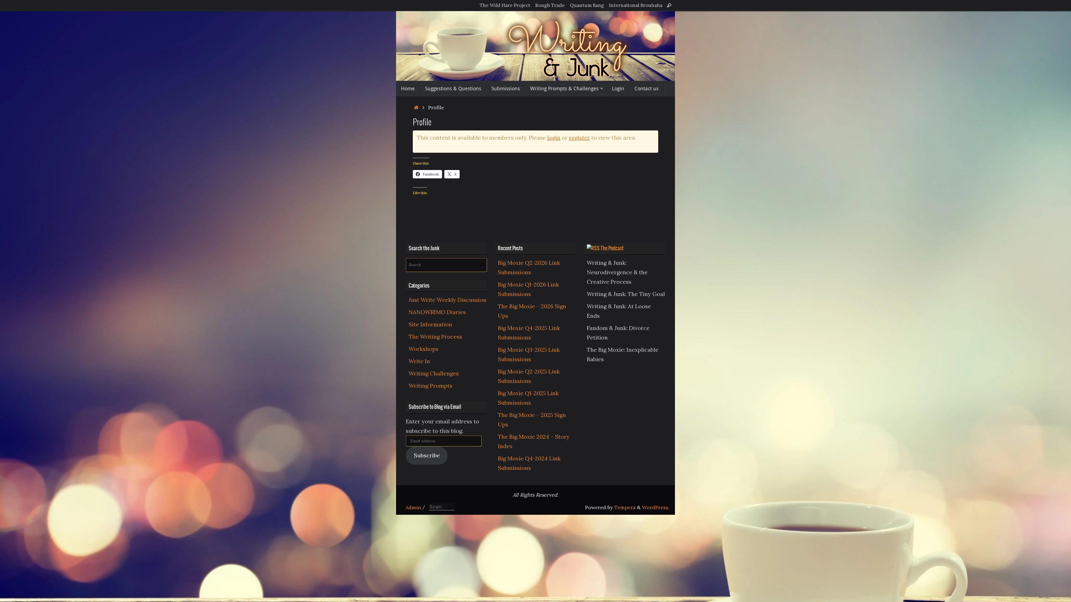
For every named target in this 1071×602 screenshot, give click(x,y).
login (553, 137)
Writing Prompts (430, 385)
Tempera (625, 507)
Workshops (423, 348)
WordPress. (655, 507)
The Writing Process (435, 336)
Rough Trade (550, 5)
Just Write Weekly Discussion (447, 299)
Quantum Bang (587, 5)
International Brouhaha (635, 5)
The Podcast (612, 248)
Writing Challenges (434, 373)
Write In (419, 361)
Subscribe (427, 455)
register (579, 137)
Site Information (430, 324)
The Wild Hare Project (505, 5)
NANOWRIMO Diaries (437, 312)
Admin (413, 507)
